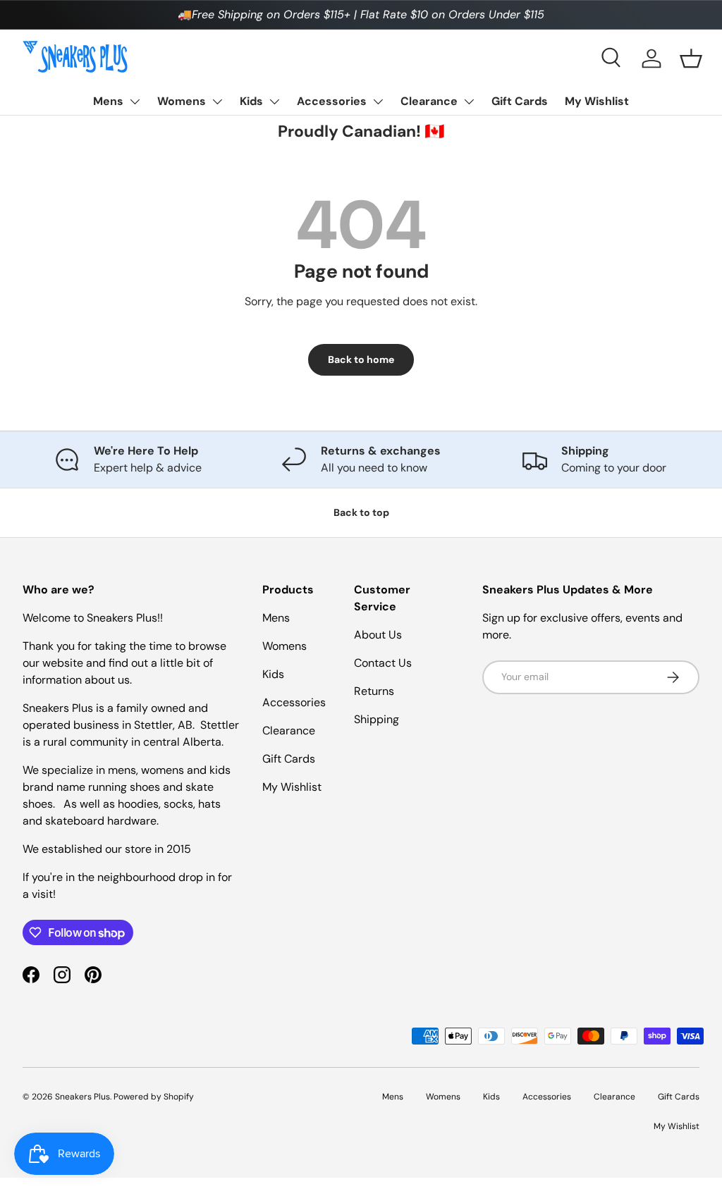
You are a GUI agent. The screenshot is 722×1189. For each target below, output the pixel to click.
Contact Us (383, 662)
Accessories (332, 101)
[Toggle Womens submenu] (217, 101)
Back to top (361, 512)
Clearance (429, 101)
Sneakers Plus (82, 1096)
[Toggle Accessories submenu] (377, 101)
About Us (378, 634)
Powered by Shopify (154, 1096)
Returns (374, 691)
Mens (108, 101)
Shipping (376, 719)
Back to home (361, 359)
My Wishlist (597, 101)
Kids (251, 101)
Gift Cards (519, 101)
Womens (181, 101)
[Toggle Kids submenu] (274, 101)
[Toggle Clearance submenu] (468, 101)
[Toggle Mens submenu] (134, 101)
